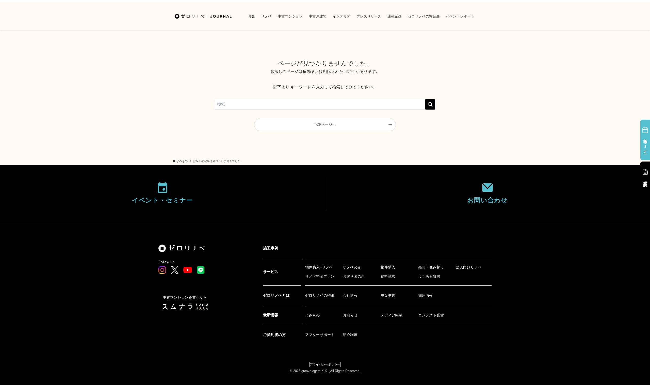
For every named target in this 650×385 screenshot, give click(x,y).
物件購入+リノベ (319, 267)
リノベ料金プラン (319, 276)
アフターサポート (319, 335)
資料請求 (388, 276)
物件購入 (388, 267)
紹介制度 (350, 335)
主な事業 (388, 295)
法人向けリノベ (469, 267)
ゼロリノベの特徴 (319, 295)
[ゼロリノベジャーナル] (204, 16)
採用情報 (425, 295)
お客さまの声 (354, 276)
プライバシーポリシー (325, 364)
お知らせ (350, 315)
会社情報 (350, 295)
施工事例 (270, 248)
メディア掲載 (392, 315)
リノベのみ (352, 267)
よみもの (312, 315)
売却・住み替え (431, 267)
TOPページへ (325, 124)
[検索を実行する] (430, 104)
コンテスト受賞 (431, 315)
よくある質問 (429, 276)
